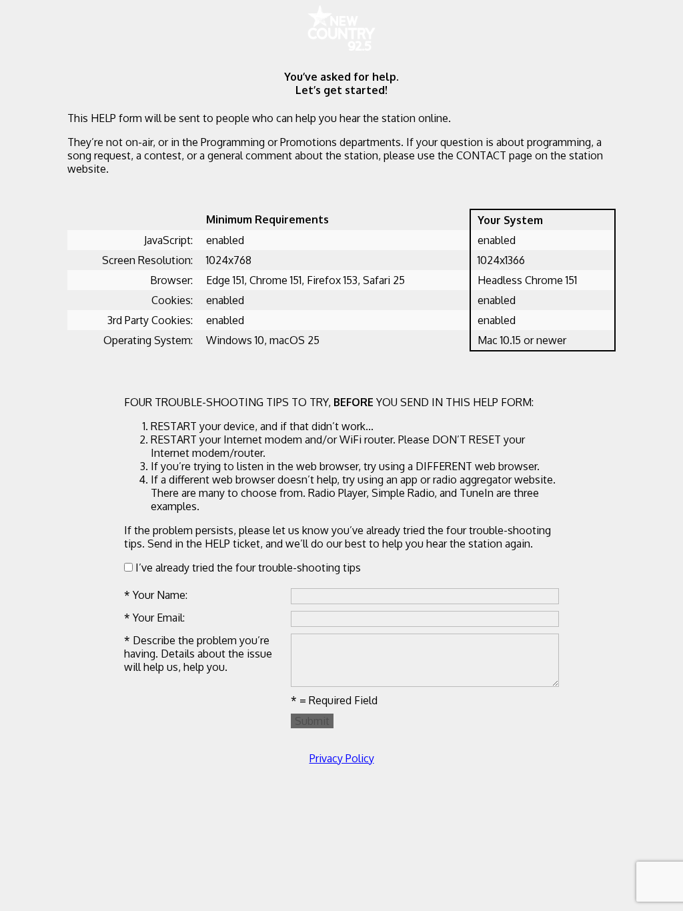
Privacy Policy (341, 758)
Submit (312, 721)
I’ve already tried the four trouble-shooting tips (247, 567)
